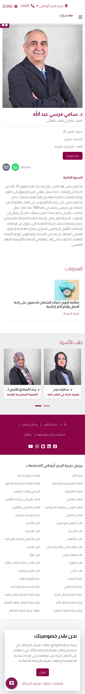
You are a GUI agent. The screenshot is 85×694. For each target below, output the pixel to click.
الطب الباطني (75, 499)
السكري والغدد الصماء (27, 491)
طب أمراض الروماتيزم (70, 523)
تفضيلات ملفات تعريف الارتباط (42, 683)
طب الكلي (77, 570)
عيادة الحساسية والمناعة (25, 586)
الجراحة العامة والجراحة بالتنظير (22, 483)
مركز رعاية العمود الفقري (68, 610)
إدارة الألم (77, 475)
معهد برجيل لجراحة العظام (24, 610)
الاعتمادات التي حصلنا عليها (51, 434)
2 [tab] (38, 405)
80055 (25, 6)
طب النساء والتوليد (29, 570)
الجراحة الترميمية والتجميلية (67, 483)
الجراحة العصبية (74, 491)
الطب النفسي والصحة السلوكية (64, 507)
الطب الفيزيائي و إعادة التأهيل (22, 499)
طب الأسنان (75, 531)
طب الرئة (34, 554)
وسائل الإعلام (30, 424)
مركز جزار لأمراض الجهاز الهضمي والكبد (21, 602)
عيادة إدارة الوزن (73, 586)
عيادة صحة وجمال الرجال (68, 594)
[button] (52, 6)
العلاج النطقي (74, 515)
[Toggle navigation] (80, 17)
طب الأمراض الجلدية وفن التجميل (21, 538)
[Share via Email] (6, 167)
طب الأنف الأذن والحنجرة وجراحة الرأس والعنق (64, 547)
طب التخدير (33, 547)
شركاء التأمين (51, 424)
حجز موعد (72, 155)
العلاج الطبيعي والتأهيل (26, 507)
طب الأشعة (32, 531)
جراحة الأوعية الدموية (27, 515)
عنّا (65, 424)
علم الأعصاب (75, 578)
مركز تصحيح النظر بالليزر (69, 602)
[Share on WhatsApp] (15, 167)
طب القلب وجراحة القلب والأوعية (21, 562)
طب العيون (76, 562)
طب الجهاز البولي (73, 554)
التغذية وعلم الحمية (28, 475)
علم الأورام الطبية (29, 578)
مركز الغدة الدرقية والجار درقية (22, 594)
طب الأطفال (75, 538)
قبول (42, 672)
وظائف (27, 434)
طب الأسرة (33, 523)
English (7, 6)
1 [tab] (47, 405)
